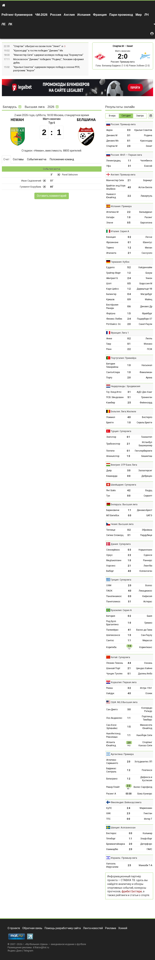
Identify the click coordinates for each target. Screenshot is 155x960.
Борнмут (147, 180)
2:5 (129, 402)
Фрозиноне (112, 242)
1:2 (129, 247)
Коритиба (111, 647)
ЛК (10, 24)
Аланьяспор (112, 456)
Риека (109, 688)
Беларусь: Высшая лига (124, 504)
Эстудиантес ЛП (143, 761)
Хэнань (148, 663)
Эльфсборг (146, 838)
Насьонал (147, 365)
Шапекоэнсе (113, 635)
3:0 (128, 470)
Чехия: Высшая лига (122, 524)
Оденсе (148, 555)
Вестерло (147, 417)
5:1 (129, 397)
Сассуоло (147, 253)
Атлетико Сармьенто (112, 761)
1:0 (128, 217)
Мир (139, 14)
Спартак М (118, 46)
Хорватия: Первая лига (123, 682)
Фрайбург (147, 313)
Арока (149, 377)
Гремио (148, 622)
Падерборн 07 (144, 318)
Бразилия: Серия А (121, 610)
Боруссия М (146, 283)
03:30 (129, 793)
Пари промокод (121, 14)
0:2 (129, 237)
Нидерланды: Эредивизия (125, 386)
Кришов (110, 299)
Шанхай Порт (113, 668)
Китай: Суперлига (120, 657)
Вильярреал (145, 212)
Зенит (130, 46)
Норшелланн (145, 549)
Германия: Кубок (120, 261)
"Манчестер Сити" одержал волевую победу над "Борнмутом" (48, 54)
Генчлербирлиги (143, 450)
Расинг (148, 217)
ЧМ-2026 (41, 14)
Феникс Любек (114, 318)
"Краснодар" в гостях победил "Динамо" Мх (38, 50)
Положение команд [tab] (62, 159)
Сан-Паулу (146, 635)
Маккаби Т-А (145, 865)
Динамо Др (146, 306)
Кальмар (147, 833)
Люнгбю (148, 565)
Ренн (109, 349)
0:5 (128, 222)
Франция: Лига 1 (120, 332)
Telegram (28, 950)
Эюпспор (111, 437)
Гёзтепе (110, 450)
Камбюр (110, 402)
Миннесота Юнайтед (146, 727)
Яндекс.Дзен (15, 950)
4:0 (129, 187)
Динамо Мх (112, 140)
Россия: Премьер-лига (123, 61)
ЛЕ (4, 24)
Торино (110, 247)
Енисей (148, 166)
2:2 (129, 196)
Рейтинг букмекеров (17, 14)
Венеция (111, 237)
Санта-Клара (113, 372)
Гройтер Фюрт (113, 273)
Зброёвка (147, 530)
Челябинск (146, 160)
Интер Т (148, 819)
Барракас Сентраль (111, 770)
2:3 (128, 813)
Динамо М (111, 135)
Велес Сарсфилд (143, 787)
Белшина (86, 119)
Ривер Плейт (113, 787)
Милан (148, 247)
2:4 (129, 278)
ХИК (108, 813)
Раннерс (147, 560)
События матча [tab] (36, 159)
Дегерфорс (146, 844)
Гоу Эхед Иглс (114, 392)
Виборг (110, 571)
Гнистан (148, 813)
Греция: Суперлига (121, 579)
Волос (148, 585)
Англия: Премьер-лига (123, 174)
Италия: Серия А (120, 231)
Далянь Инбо (145, 673)
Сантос (110, 640)
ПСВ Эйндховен (115, 397)
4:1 (129, 629)
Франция (100, 14)
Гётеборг (110, 838)
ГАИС (149, 849)
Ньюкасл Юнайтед (111, 196)
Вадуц (148, 490)
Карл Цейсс (112, 289)
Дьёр (109, 470)
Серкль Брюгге (144, 422)
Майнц (148, 299)
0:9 (129, 299)
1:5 (129, 313)
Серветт (148, 495)
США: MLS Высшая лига (124, 702)
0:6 (129, 306)
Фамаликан (146, 372)
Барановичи (112, 510)
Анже (109, 338)
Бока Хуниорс (144, 793)
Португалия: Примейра (123, 358)
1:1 (129, 160)
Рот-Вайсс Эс (113, 324)
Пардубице (146, 535)
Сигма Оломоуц (114, 535)
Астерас (147, 601)
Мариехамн (146, 808)
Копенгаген (146, 571)
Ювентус (147, 242)
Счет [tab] (6, 159)
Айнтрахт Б (112, 278)
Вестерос (111, 833)
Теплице (110, 530)
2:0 (128, 146)
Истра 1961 (146, 688)
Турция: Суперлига (121, 431)
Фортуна (110, 313)
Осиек (148, 693)
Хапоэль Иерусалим (112, 865)
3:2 (129, 688)
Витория (110, 616)
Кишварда (111, 476)
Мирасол (147, 640)
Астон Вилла (145, 187)
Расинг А (111, 793)
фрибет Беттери (132, 891)
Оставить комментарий (51, 195)
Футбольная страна (36, 944)
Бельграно (111, 778)
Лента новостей (93, 928)
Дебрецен (146, 476)
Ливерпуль (146, 196)
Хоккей (122, 928)
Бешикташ (146, 456)
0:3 (128, 130)
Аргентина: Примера (122, 754)
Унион (149, 278)
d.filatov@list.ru (41, 947)
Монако (148, 344)
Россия (55, 14)
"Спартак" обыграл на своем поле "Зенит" (37, 46)
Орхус (109, 555)
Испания (83, 14)
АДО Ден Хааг (144, 392)
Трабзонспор (113, 443)
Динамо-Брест (144, 510)
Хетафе (110, 217)
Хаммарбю (112, 849)
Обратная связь (32, 928)
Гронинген (146, 397)
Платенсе (147, 770)
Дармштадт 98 (144, 289)
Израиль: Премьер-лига (124, 857)
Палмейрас (112, 629)
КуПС (109, 808)
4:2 (128, 490)
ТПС (108, 819)
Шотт (109, 283)
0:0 (128, 476)
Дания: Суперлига (121, 544)
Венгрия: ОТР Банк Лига (124, 464)
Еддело (110, 267)
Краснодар (146, 140)
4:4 (129, 663)
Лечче (148, 237)
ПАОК (109, 590)
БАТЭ (149, 515)
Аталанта (111, 253)
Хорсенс (110, 565)
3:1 (128, 135)
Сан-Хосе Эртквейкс (112, 727)
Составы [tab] (18, 159)
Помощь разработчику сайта (63, 928)
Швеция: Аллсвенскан (123, 827)
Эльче (109, 222)
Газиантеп (146, 437)
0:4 (129, 294)
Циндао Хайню (144, 668)
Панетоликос (113, 601)
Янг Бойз (111, 490)
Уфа (108, 166)
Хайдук (110, 693)
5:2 (129, 267)
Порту (109, 377)
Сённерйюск (113, 549)
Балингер (111, 294)
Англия (69, 14)
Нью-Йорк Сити (144, 735)
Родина (148, 135)
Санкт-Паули (145, 324)
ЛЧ (146, 14)
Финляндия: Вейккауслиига (126, 802)
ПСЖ (149, 349)
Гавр (108, 344)
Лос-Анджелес (114, 718)
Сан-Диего (112, 709)
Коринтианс (145, 647)
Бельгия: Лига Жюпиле (123, 411)
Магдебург (146, 294)
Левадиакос (145, 590)
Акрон (109, 130)
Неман (17, 119)
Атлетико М (112, 212)
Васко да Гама (144, 629)
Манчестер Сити (115, 180)
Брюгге (110, 422)
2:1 (129, 180)
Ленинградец (113, 160)
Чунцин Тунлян (114, 673)
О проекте (14, 928)
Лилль (149, 338)
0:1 (128, 140)
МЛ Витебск (112, 515)
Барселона (146, 222)
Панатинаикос (114, 596)
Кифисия (147, 596)
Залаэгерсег (145, 470)
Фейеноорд (146, 402)
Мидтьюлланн (113, 560)
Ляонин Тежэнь (114, 663)
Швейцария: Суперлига (123, 484)
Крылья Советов (143, 130)
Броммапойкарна (115, 844)
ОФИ (108, 585)
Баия (149, 616)
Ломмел (110, 417)
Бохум (149, 273)
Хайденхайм (145, 267)
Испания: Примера (121, 206)
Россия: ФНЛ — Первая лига (126, 154)
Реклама (110, 928)
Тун (108, 495)
